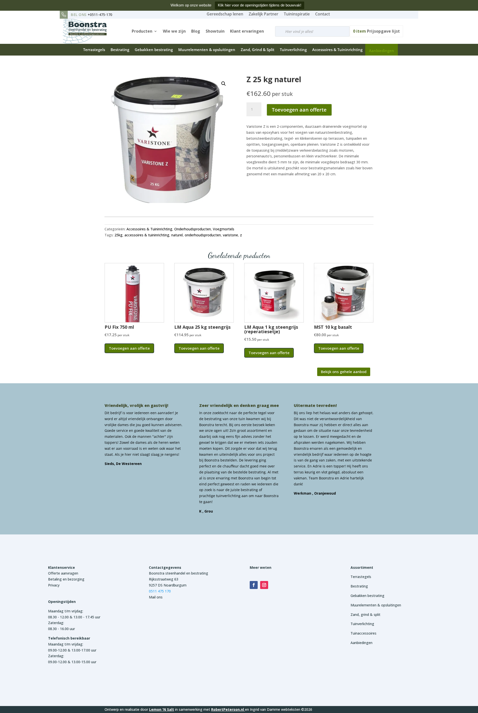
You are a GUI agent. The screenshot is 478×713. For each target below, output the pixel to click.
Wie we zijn (174, 31)
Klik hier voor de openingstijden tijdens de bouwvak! (259, 5)
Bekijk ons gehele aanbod (343, 371)
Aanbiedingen (381, 50)
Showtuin (215, 31)
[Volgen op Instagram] (264, 585)
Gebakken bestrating (154, 49)
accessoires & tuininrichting (146, 235)
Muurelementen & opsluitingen (206, 49)
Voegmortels (223, 229)
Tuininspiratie (297, 14)
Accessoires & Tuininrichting (337, 49)
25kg (118, 235)
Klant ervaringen (247, 31)
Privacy (54, 585)
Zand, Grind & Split (257, 49)
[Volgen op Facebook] (254, 585)
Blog (195, 31)
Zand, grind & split (365, 614)
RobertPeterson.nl (227, 709)
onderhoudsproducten (203, 235)
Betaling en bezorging (66, 579)
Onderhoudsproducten (192, 229)
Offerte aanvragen (63, 573)
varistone (230, 235)
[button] (223, 83)
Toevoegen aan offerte (299, 109)
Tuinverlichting (293, 49)
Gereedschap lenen (225, 14)
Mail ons (156, 597)
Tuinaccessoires (363, 633)
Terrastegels (94, 49)
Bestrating (120, 49)
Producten (142, 31)
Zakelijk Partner (263, 14)
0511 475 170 (160, 591)
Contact (322, 14)
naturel (177, 235)
